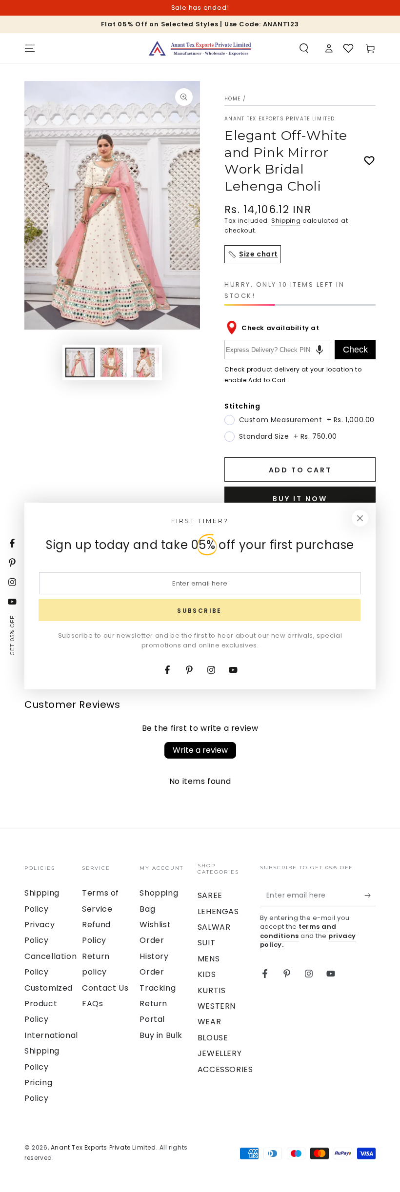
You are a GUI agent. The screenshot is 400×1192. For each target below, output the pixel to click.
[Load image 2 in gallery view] (112, 362)
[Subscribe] (370, 895)
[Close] (360, 518)
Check (355, 349)
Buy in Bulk (161, 1035)
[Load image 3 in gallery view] (144, 362)
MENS (209, 958)
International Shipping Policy (51, 1051)
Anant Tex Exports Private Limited (279, 119)
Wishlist (155, 924)
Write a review (200, 750)
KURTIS (212, 990)
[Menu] (29, 48)
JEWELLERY (219, 1053)
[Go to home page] (200, 48)
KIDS (207, 974)
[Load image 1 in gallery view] (80, 362)
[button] (304, 48)
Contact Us (105, 988)
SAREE (210, 895)
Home (232, 98)
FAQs (92, 1003)
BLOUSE (213, 1037)
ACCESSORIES (225, 1069)
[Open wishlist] (348, 48)
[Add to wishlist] (369, 161)
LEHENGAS (218, 911)
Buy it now (300, 499)
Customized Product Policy (48, 1003)
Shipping (286, 220)
